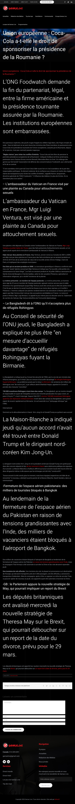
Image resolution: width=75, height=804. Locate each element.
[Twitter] (4, 761)
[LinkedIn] (8, 761)
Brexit (13, 668)
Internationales (14, 675)
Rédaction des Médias (47, 757)
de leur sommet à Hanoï (35, 466)
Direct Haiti (7, 775)
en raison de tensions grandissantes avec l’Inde (50, 562)
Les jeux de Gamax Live (11, 780)
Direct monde (8, 771)
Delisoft (57, 799)
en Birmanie (46, 382)
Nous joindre (43, 762)
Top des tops (7, 784)
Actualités (42, 753)
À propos (42, 749)
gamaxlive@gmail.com (11, 756)
